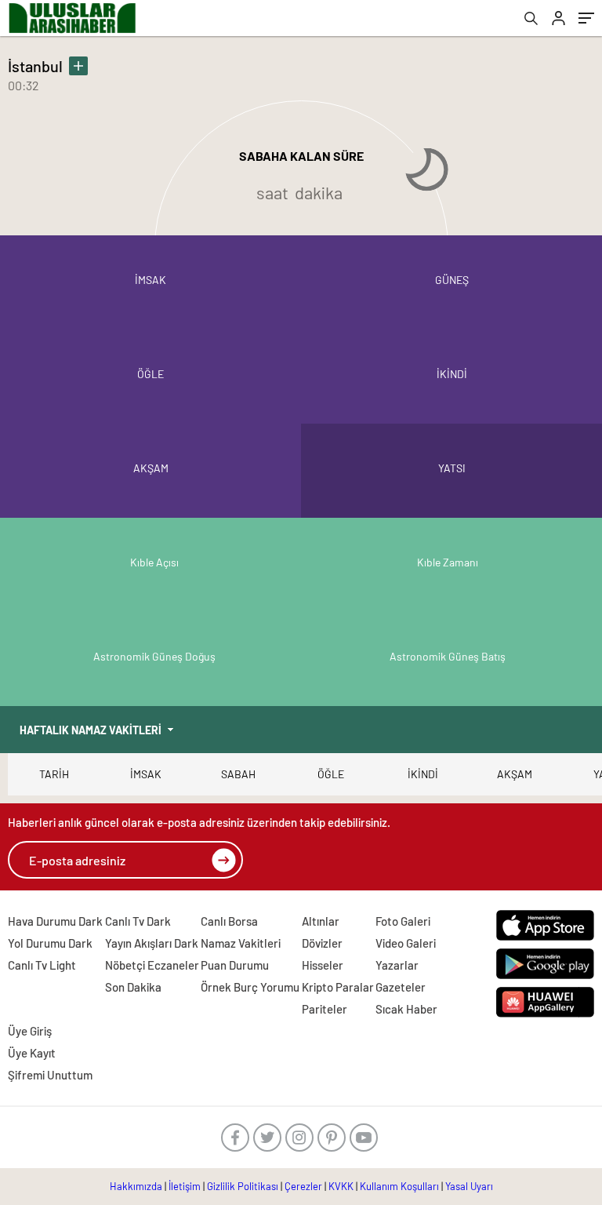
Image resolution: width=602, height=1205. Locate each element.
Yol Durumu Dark (50, 943)
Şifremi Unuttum (50, 1075)
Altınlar (320, 921)
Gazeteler (400, 987)
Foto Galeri (402, 921)
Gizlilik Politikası (242, 1186)
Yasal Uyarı (469, 1186)
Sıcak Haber (406, 1009)
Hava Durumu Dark (55, 921)
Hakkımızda (136, 1186)
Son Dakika (133, 987)
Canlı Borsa (229, 921)
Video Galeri (405, 943)
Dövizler (322, 943)
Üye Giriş (30, 1031)
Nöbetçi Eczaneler (152, 965)
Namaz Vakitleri (241, 943)
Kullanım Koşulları (399, 1186)
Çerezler (303, 1186)
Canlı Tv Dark (138, 921)
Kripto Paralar (338, 987)
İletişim (185, 1186)
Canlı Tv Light (42, 965)
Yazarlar (397, 965)
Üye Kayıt (32, 1053)
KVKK (341, 1186)
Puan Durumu (235, 965)
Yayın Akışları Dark (151, 943)
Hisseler (322, 965)
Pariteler (324, 1009)
